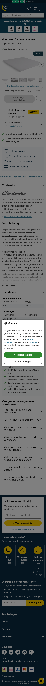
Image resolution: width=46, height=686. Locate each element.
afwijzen (33, 342)
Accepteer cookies (23, 355)
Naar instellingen (23, 361)
